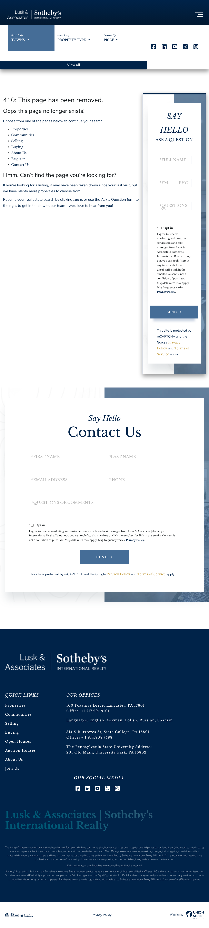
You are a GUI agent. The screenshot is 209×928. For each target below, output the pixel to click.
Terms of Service (151, 574)
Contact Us (20, 165)
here (77, 199)
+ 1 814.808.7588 (96, 737)
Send (172, 312)
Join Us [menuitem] (12, 769)
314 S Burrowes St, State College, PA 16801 (108, 732)
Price (109, 40)
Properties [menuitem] (15, 706)
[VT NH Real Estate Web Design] (187, 915)
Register (18, 159)
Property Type (72, 40)
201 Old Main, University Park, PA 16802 (106, 752)
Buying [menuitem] (12, 733)
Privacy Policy (166, 291)
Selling (17, 141)
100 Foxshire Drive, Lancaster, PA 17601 (105, 706)
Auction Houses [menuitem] (20, 751)
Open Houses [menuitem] (18, 742)
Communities (22, 135)
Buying (17, 147)
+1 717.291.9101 (95, 711)
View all (73, 65)
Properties (20, 129)
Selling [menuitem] (12, 724)
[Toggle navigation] (199, 14)
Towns (18, 40)
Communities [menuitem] (18, 715)
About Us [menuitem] (14, 760)
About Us (19, 153)
